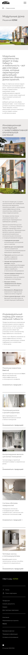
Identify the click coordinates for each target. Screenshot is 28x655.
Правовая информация (10, 634)
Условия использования (10, 637)
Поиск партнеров (11, 593)
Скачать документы (8, 603)
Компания (5, 617)
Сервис (4, 607)
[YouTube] (3, 645)
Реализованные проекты (10, 620)
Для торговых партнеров (10, 610)
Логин (7, 589)
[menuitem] (25, 2)
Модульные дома (10, 8)
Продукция (6, 600)
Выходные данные (8, 631)
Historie (4, 623)
